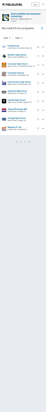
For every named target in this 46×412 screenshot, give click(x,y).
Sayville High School (16, 100)
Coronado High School (17, 64)
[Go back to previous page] (17, 142)
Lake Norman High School (19, 82)
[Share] (42, 28)
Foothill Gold (13, 46)
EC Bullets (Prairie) (16, 73)
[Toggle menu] (43, 4)
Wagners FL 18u (15, 127)
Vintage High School (17, 118)
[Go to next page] (29, 142)
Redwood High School (17, 91)
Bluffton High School (17, 55)
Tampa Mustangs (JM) (17, 109)
